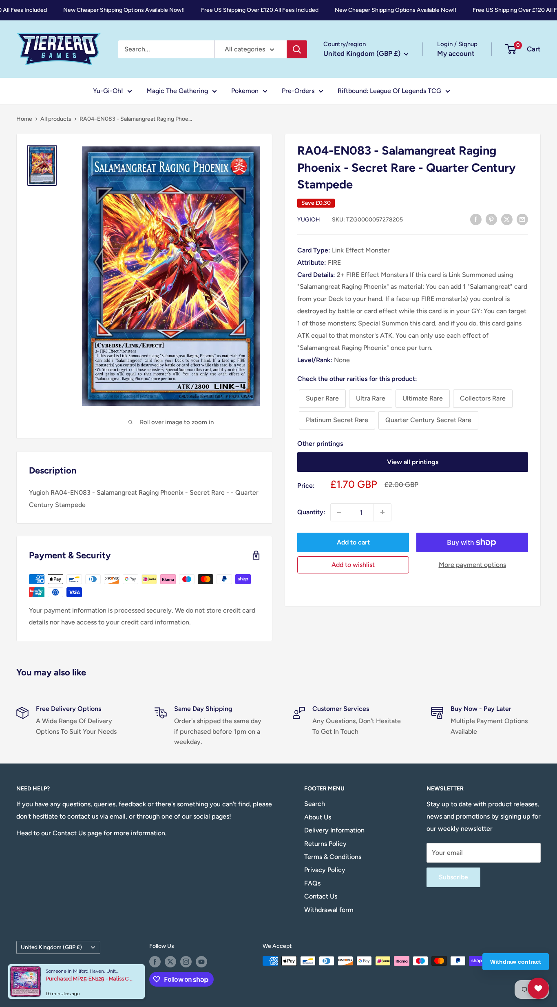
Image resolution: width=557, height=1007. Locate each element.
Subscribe (453, 877)
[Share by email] (522, 219)
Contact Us (320, 896)
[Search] (297, 49)
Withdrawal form (329, 910)
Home (24, 118)
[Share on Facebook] (476, 219)
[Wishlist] (538, 988)
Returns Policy (325, 844)
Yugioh (308, 219)
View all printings (412, 462)
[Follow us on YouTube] (201, 961)
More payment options (472, 565)
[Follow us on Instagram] (186, 961)
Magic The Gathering (177, 91)
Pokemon (245, 91)
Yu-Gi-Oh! (108, 91)
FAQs (312, 883)
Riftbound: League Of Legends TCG (389, 91)
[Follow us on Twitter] (170, 961)
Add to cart (353, 542)
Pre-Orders (298, 91)
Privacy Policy (324, 870)
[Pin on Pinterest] (491, 219)
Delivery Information (334, 830)
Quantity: (311, 512)
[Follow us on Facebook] (155, 961)
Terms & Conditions (332, 857)
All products (55, 118)
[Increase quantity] (382, 512)
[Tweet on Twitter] (507, 219)
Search (314, 804)
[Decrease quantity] (339, 512)
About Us (317, 817)
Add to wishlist (353, 565)
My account (456, 53)
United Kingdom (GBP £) (51, 947)
